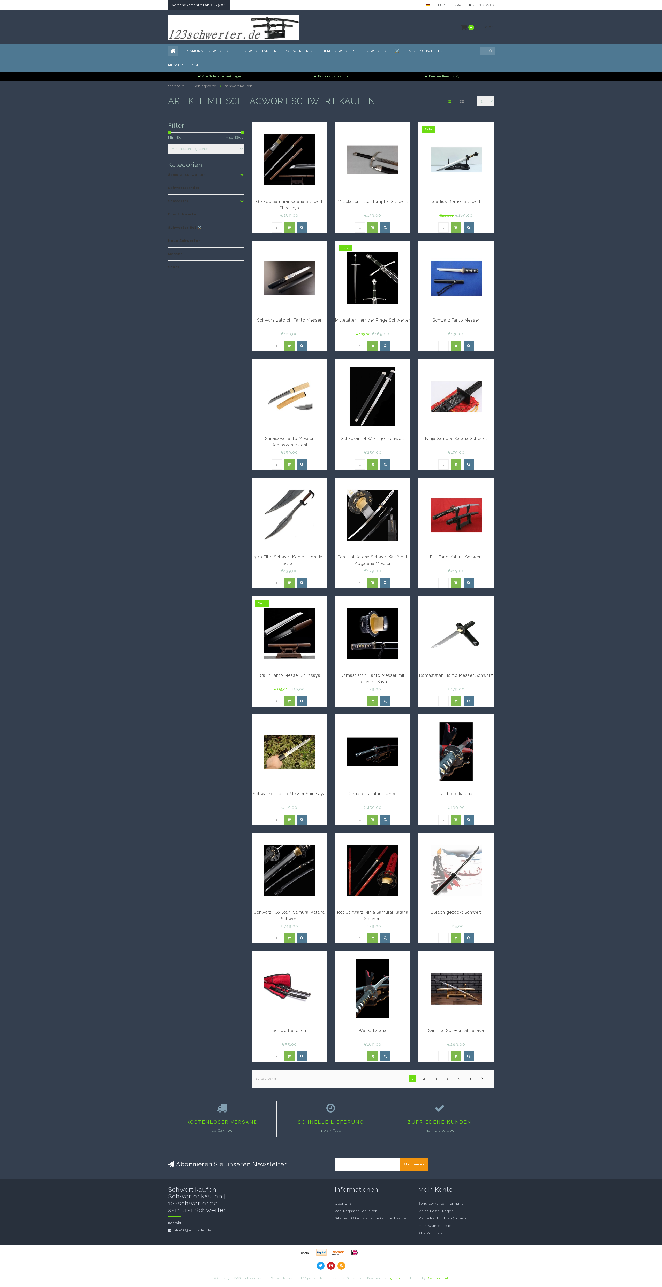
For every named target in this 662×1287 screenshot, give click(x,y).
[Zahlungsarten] (304, 1252)
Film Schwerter (338, 51)
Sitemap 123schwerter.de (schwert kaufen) (372, 1218)
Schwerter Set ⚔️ (381, 51)
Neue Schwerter (426, 51)
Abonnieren (413, 1164)
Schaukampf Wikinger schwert (372, 438)
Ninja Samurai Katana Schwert (456, 438)
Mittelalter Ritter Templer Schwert (373, 201)
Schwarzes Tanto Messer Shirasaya (289, 793)
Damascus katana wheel (373, 793)
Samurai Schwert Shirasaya (456, 1030)
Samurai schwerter (207, 51)
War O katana (373, 1030)
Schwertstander (259, 51)
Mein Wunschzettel (435, 1226)
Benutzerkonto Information (442, 1203)
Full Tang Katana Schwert (456, 557)
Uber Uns (343, 1203)
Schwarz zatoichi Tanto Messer (289, 320)
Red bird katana (456, 793)
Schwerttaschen (289, 1030)
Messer (175, 65)
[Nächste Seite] (482, 1078)
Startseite (176, 86)
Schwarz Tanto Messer (456, 320)
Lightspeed (396, 1278)
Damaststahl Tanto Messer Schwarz (456, 675)
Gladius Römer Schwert (456, 201)
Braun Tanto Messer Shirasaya (289, 675)
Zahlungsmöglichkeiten (356, 1211)
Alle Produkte (430, 1233)
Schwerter (297, 51)
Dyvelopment (437, 1278)
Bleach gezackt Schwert (456, 912)
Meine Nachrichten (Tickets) (443, 1218)
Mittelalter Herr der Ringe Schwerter (372, 320)
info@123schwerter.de (192, 1230)
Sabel (198, 65)
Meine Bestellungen (436, 1211)
